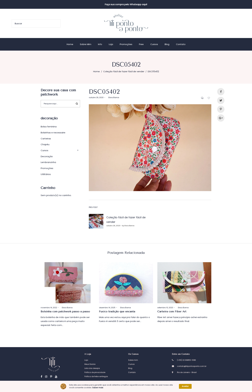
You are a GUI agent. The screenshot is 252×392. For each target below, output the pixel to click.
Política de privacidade (94, 372)
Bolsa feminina (49, 126)
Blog (130, 368)
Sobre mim (133, 360)
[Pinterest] (51, 376)
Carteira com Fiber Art (171, 311)
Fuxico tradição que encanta (117, 311)
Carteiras (46, 138)
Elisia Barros (112, 97)
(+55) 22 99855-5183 (186, 360)
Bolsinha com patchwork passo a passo (65, 311)
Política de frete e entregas (96, 376)
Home (96, 71)
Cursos (44, 150)
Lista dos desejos (92, 368)
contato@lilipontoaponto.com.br (191, 366)
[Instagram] (46, 376)
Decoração (47, 156)
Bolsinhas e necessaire (53, 132)
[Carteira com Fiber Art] (184, 282)
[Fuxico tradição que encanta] (126, 282)
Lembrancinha (48, 162)
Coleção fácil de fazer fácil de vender (123, 71)
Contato (132, 372)
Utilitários (46, 174)
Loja (86, 360)
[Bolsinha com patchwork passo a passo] (68, 282)
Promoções (47, 168)
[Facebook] (41, 376)
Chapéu (45, 144)
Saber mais (97, 387)
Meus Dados (90, 364)
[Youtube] (56, 376)
